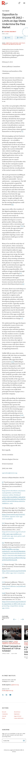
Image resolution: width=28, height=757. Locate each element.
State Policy (22, 43)
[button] (20, 37)
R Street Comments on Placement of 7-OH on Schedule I (11, 648)
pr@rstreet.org (15, 684)
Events (3, 718)
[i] (22, 131)
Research (4, 711)
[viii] (21, 415)
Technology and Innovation (9, 44)
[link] (3, 695)
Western (18, 44)
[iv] (21, 273)
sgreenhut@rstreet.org (9, 473)
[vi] (22, 318)
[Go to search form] (19, 3)
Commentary (5, 714)
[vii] (12, 362)
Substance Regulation (14, 643)
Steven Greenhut (10, 31)
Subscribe (24, 740)
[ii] (13, 204)
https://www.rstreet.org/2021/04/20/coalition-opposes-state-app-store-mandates (13, 516)
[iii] (22, 226)
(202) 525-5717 (5, 688)
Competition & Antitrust (12, 43)
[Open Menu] (24, 3)
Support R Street (17, 716)
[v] (23, 284)
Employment (16, 714)
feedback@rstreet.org (7, 690)
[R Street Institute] (5, 3)
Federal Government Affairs (10, 642)
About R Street (17, 711)
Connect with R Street (18, 718)
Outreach (4, 716)
